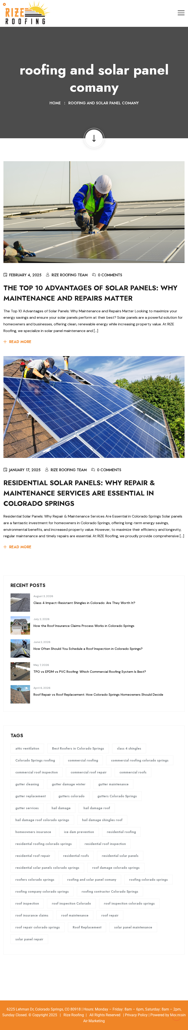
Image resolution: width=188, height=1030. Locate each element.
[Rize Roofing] (27, 13)
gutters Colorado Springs (117, 796)
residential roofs (76, 855)
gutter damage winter (69, 784)
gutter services (27, 808)
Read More (20, 341)
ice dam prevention (79, 832)
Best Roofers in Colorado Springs (78, 748)
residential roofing (121, 832)
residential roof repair (32, 855)
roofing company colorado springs (42, 891)
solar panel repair (29, 939)
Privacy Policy (136, 1015)
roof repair (110, 915)
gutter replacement (30, 796)
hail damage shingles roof (102, 820)
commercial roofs (133, 772)
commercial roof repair (89, 772)
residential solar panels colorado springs (47, 867)
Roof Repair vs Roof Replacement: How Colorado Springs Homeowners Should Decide (98, 694)
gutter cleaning (27, 784)
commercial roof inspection (36, 772)
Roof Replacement (87, 927)
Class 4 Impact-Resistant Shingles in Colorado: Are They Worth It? (84, 603)
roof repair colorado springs (37, 927)
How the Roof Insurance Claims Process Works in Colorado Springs (83, 626)
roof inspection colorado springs (129, 903)
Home (56, 103)
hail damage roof (96, 808)
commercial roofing (83, 760)
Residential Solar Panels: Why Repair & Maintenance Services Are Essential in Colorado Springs (79, 493)
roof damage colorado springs (116, 867)
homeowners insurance (33, 832)
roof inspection (27, 903)
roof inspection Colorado (71, 903)
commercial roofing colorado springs (140, 760)
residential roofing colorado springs (43, 844)
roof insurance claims (31, 915)
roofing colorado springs (148, 879)
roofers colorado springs (34, 879)
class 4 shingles (129, 748)
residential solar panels (120, 855)
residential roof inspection (105, 844)
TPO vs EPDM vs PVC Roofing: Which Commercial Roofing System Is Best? (89, 672)
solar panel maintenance (133, 927)
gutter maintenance (113, 784)
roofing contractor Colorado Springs (110, 891)
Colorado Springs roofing (35, 760)
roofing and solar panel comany (103, 103)
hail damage (61, 808)
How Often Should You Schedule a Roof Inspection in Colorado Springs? (88, 649)
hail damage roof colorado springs (42, 820)
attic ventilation (27, 748)
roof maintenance (74, 915)
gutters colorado (71, 796)
